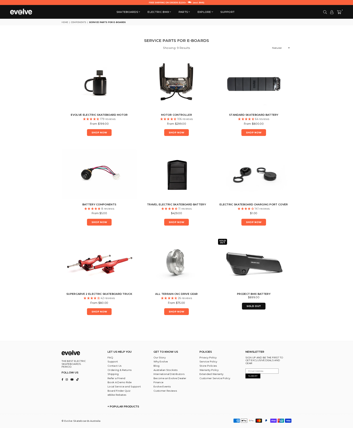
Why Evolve (161, 361)
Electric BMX (158, 12)
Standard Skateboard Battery (253, 114)
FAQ (110, 357)
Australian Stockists (165, 369)
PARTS (183, 12)
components (78, 22)
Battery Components (99, 204)
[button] (339, 12)
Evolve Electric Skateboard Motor (99, 114)
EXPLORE (204, 12)
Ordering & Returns (120, 369)
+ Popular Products (123, 406)
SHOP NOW (99, 132)
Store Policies (208, 365)
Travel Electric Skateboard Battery (176, 204)
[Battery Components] (99, 173)
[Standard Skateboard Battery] (253, 84)
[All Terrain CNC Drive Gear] (176, 263)
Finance (158, 382)
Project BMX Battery (253, 294)
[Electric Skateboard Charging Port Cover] (253, 173)
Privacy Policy (208, 357)
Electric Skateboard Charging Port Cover (254, 204)
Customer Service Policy (214, 378)
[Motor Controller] (176, 84)
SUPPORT (227, 12)
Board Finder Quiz (119, 390)
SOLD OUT (254, 306)
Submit (253, 375)
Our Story (160, 357)
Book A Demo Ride (120, 382)
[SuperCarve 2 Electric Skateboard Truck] (99, 263)
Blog (156, 365)
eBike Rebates (117, 394)
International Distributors (169, 374)
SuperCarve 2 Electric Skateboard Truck (99, 294)
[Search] (325, 12)
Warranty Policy (209, 369)
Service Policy (208, 361)
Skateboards (127, 12)
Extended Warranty (211, 374)
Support (113, 361)
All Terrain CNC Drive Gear (176, 294)
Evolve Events (162, 386)
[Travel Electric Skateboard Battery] (176, 173)
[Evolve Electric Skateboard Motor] (99, 84)
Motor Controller (176, 114)
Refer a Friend (116, 378)
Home (65, 22)
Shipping (113, 374)
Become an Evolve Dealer (170, 378)
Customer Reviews (165, 390)
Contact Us (114, 365)
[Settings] (332, 12)
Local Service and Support (124, 386)
